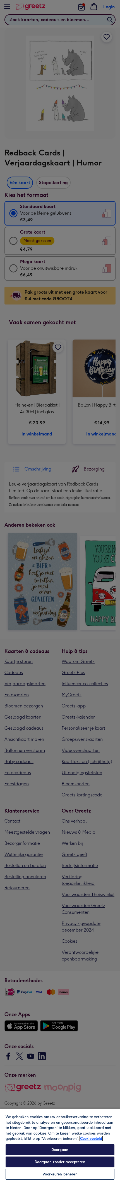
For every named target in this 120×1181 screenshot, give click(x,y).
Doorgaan (59, 1150)
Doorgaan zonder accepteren (60, 1162)
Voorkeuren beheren (59, 1174)
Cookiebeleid (91, 1139)
